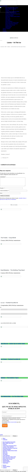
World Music (8, 27)
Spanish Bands (8, 26)
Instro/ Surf (7, 18)
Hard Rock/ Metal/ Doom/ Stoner (12, 16)
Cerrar (1, 434)
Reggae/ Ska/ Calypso (10, 24)
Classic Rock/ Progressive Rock (12, 11)
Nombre (2, 188)
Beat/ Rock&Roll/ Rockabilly (11, 7)
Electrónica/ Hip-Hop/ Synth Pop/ (12, 13)
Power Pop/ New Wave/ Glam (11, 22)
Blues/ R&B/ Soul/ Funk (10, 8)
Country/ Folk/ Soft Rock (10, 12)
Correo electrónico (4, 190)
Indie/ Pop (7, 17)
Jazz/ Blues (7, 20)
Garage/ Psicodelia (9, 15)
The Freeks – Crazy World (8, 237)
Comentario (3, 176)
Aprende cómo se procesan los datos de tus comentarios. (13, 199)
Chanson (7, 10)
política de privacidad (11, 422)
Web (1, 193)
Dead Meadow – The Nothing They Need (13, 270)
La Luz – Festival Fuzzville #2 (9, 302)
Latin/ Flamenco (8, 21)
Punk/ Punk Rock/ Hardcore (11, 23)
